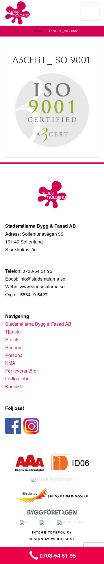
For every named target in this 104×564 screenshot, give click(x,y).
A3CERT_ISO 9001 (64, 31)
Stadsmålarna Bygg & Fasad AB (38, 324)
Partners (14, 347)
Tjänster (13, 331)
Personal (14, 355)
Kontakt (13, 386)
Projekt (12, 339)
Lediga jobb (17, 378)
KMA (38, 31)
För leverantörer (21, 370)
